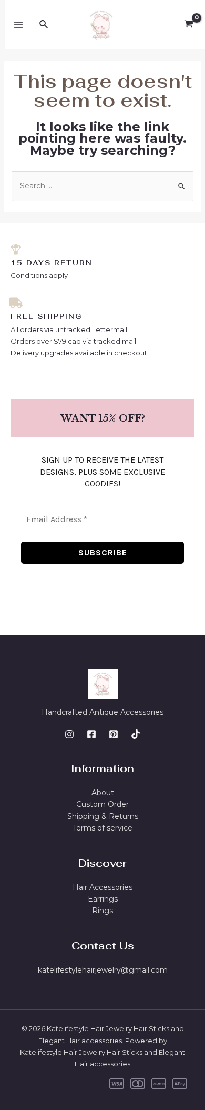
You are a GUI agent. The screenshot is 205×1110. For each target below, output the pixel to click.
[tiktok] (135, 734)
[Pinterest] (113, 734)
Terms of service (102, 828)
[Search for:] (103, 186)
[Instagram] (69, 734)
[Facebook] (91, 734)
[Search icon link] (44, 25)
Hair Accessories (102, 887)
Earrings (103, 899)
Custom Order (102, 804)
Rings (102, 910)
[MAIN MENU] (18, 24)
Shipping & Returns (102, 816)
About (102, 792)
